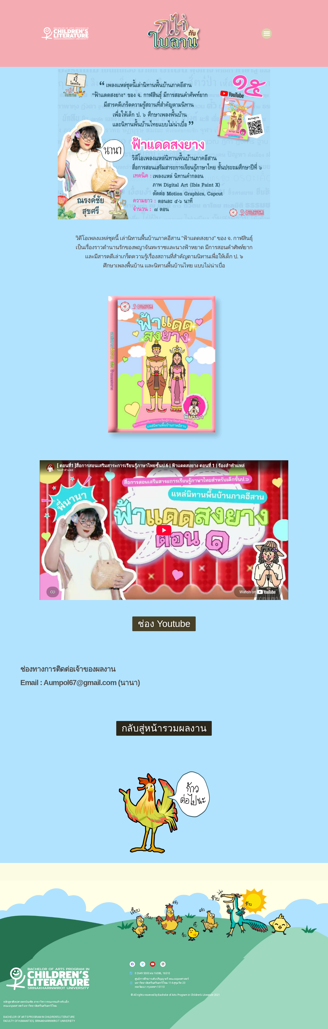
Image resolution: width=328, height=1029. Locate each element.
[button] (267, 33)
